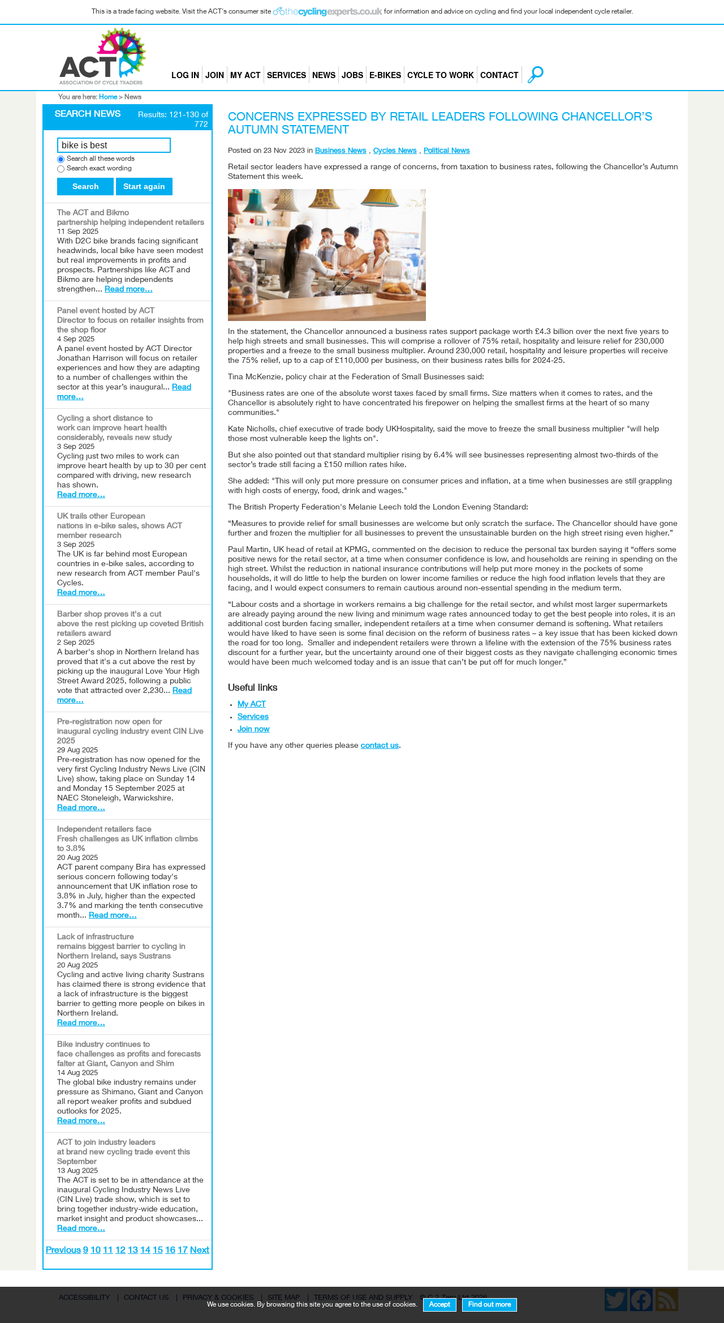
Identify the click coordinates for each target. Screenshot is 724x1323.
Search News (87, 114)
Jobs (352, 74)
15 (158, 1251)
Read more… (129, 290)
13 (133, 1251)
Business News (341, 151)
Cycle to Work (440, 74)
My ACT (245, 74)
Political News (447, 151)
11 (108, 1251)
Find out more (489, 1304)
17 (183, 1251)
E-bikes (385, 74)
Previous (63, 1251)
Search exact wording (99, 169)
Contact (499, 74)
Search (85, 186)
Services (286, 74)
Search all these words (101, 159)
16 (170, 1251)
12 (120, 1251)
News (323, 74)
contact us (380, 746)
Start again (144, 186)
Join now (254, 730)
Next (199, 1251)
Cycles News (395, 151)
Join (214, 74)
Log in (185, 74)
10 (95, 1251)
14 (145, 1251)
